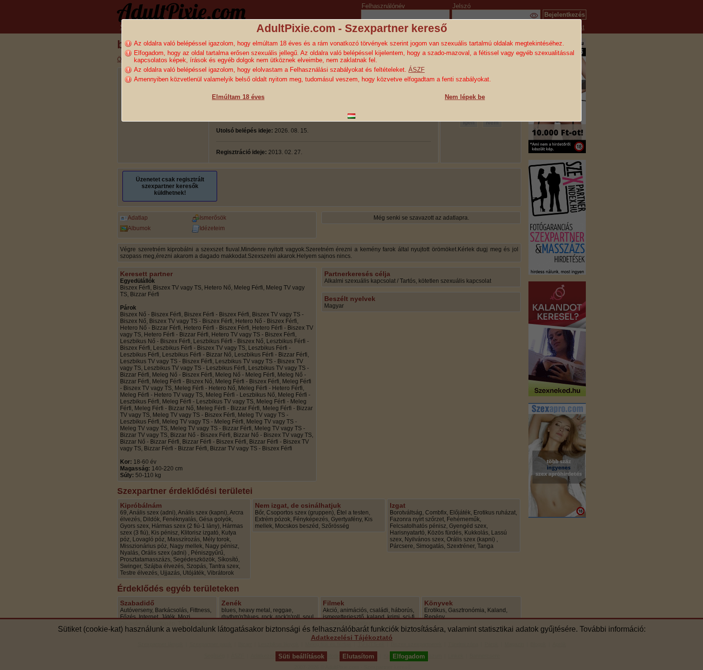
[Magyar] (351, 116)
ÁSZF (416, 69)
